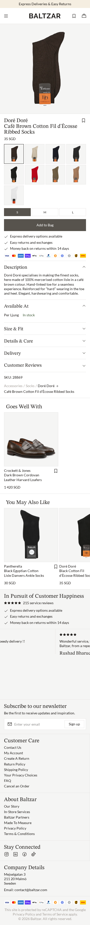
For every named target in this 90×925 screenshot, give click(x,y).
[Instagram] (6, 854)
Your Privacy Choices (20, 775)
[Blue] (55, 154)
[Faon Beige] (76, 174)
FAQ (7, 780)
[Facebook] (24, 854)
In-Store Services (17, 812)
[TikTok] (33, 854)
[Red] (34, 174)
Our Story (11, 806)
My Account (13, 753)
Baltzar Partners (16, 817)
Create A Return (16, 758)
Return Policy (14, 764)
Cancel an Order (17, 786)
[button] (29, 603)
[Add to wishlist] (83, 120)
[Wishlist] (74, 16)
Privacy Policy (15, 828)
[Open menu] (6, 16)
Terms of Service (55, 914)
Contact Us (12, 747)
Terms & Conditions (19, 834)
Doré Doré (16, 120)
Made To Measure (18, 823)
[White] (14, 195)
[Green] (55, 174)
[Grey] (76, 154)
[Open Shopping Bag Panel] (84, 16)
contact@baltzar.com (30, 890)
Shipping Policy (16, 769)
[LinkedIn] (15, 854)
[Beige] (34, 154)
